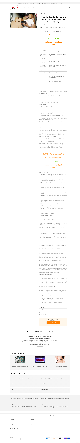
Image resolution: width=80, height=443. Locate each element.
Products (11, 424)
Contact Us (40, 347)
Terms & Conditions (13, 421)
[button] (29, 8)
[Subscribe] (25, 431)
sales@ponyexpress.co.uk (61, 115)
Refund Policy (12, 419)
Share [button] (41, 316)
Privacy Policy (12, 422)
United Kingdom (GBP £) (14, 439)
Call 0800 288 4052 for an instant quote (53, 322)
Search (11, 417)
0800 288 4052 (53, 38)
